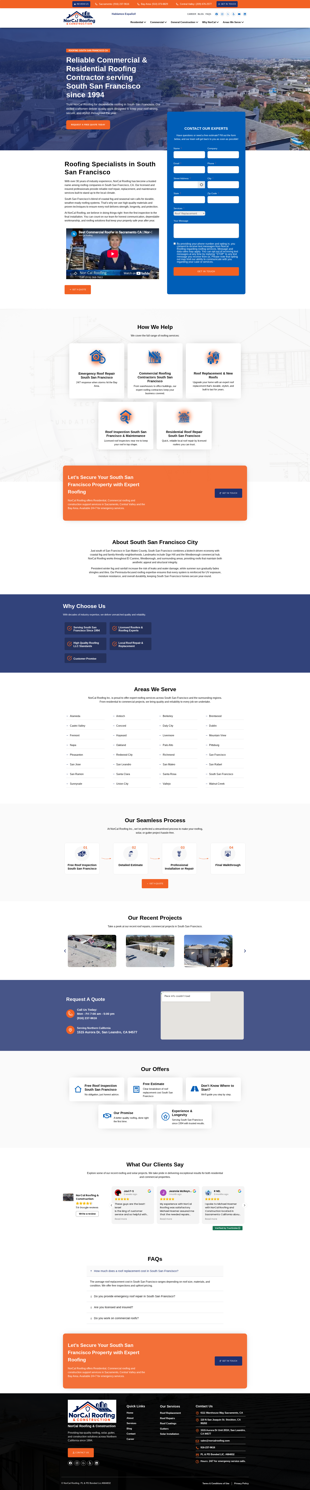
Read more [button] (121, 1219)
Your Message (181, 220)
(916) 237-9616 (87, 1018)
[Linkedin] (245, 14)
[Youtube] (239, 14)
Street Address (181, 178)
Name (177, 148)
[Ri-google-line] (228, 14)
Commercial (157, 22)
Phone (210, 163)
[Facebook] (216, 14)
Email (176, 163)
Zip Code (212, 193)
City (209, 178)
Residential (136, 22)
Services (178, 208)
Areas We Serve (232, 22)
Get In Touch (206, 271)
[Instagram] (222, 14)
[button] (65, 951)
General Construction (183, 22)
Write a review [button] (87, 1213)
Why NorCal (209, 22)
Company (212, 148)
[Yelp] (233, 14)
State (176, 193)
